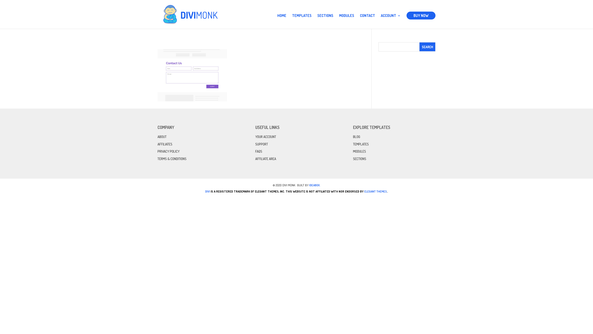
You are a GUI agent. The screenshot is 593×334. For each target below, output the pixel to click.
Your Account (265, 137)
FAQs (258, 151)
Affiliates (165, 144)
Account (388, 16)
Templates (302, 16)
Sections (325, 16)
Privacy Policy (169, 151)
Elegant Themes (375, 191)
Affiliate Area (265, 159)
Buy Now (421, 15)
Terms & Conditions (172, 159)
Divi (207, 191)
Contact (367, 16)
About (162, 137)
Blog (356, 137)
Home (281, 16)
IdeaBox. (314, 185)
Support (261, 144)
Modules (346, 16)
